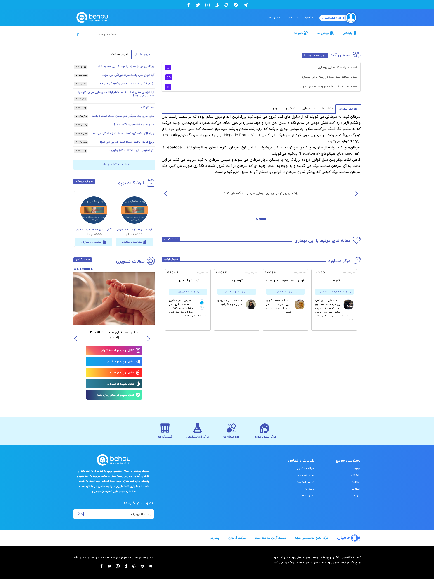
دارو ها (298, 33)
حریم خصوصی (306, 475)
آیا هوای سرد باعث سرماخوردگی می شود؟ (128, 75)
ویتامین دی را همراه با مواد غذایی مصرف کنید (125, 66)
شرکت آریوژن (237, 538)
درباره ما (293, 18)
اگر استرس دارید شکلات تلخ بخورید (131, 150)
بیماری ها (323, 33)
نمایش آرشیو (171, 239)
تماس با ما (275, 18)
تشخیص (290, 108)
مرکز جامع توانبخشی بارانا (311, 538)
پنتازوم (214, 538)
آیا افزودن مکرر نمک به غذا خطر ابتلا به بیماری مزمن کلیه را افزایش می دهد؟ (116, 94)
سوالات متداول (305, 468)
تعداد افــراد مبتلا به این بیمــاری (262, 67)
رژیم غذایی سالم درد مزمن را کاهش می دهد (126, 83)
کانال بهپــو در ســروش (120, 384)
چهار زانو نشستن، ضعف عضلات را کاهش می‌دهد (123, 133)
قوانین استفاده (305, 482)
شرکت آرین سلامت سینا (270, 538)
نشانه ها (327, 108)
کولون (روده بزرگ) (306, 159)
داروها (356, 496)
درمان (274, 108)
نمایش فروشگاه (84, 181)
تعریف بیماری (348, 109)
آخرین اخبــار (143, 55)
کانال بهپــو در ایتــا (122, 373)
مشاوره (308, 18)
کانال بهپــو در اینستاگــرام (117, 351)
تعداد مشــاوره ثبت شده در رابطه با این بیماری (262, 87)
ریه (286, 159)
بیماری (356, 489)
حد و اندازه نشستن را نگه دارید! (134, 124)
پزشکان (347, 33)
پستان (273, 159)
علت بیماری (309, 108)
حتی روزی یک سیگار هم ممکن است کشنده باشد (123, 116)
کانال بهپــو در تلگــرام (120, 362)
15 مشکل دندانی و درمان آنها (108, 332)
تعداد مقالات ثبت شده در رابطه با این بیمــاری (262, 77)
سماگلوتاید (147, 107)
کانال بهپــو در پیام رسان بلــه (115, 395)
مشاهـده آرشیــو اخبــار (114, 165)
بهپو (357, 468)
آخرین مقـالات (119, 54)
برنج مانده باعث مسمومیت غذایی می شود (127, 142)
